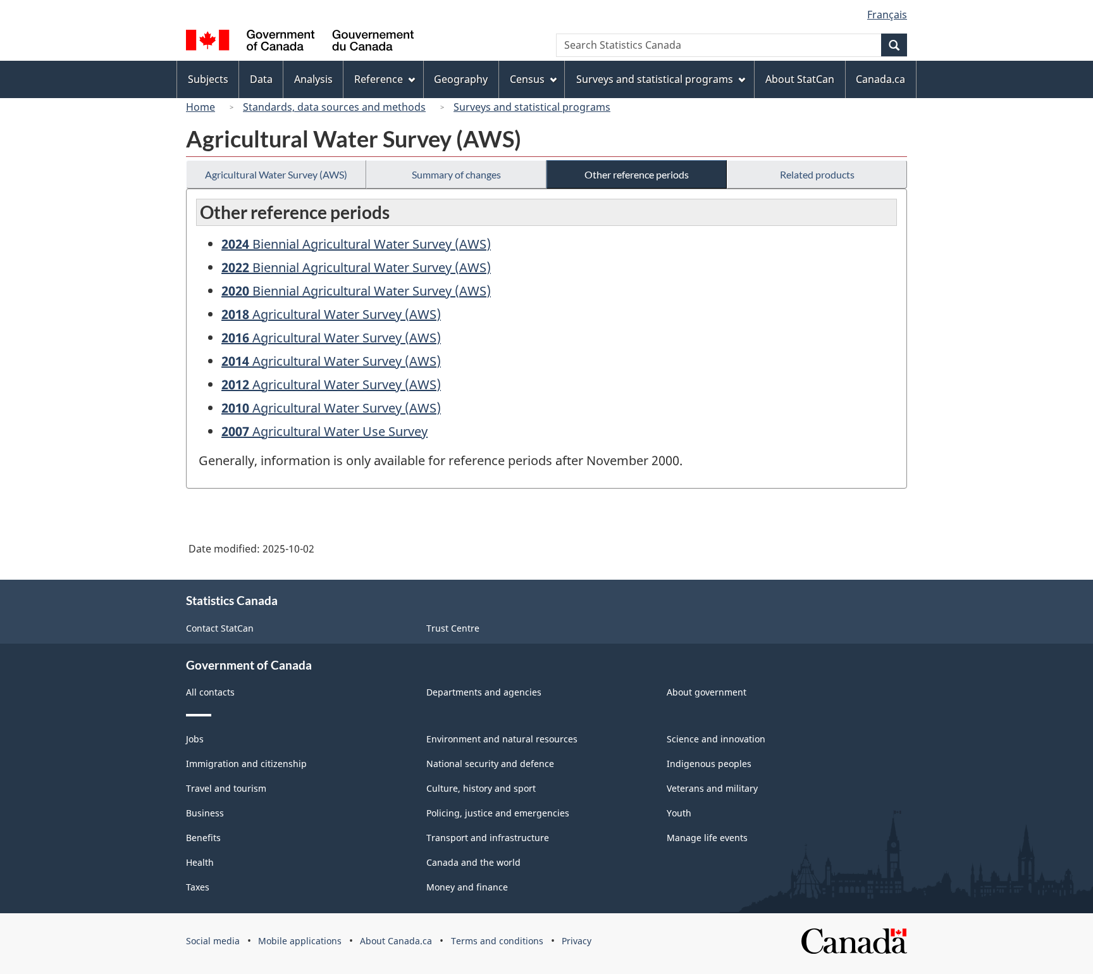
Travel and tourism (226, 788)
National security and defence (490, 764)
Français (887, 15)
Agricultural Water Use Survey (324, 431)
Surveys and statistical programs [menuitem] (654, 79)
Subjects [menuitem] (208, 79)
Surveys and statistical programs (532, 107)
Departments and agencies (483, 692)
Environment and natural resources (501, 739)
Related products (817, 174)
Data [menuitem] (261, 79)
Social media (213, 941)
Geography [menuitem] (461, 79)
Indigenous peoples (709, 764)
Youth (679, 813)
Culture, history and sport (481, 788)
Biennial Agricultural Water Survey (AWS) (356, 244)
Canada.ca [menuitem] (880, 79)
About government (706, 692)
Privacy (576, 941)
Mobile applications (300, 941)
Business (205, 813)
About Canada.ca (396, 941)
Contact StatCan (220, 628)
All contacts (210, 692)
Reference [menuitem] (378, 79)
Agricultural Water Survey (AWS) (276, 174)
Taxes (197, 887)
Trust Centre (452, 628)
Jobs (195, 739)
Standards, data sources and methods (334, 107)
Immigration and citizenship (246, 764)
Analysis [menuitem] (313, 79)
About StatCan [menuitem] (799, 79)
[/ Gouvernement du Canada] (300, 42)
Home (200, 107)
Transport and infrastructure (487, 838)
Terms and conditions (497, 941)
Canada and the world (473, 862)
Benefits (203, 838)
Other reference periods (636, 174)
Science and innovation (716, 739)
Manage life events (707, 838)
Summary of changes (456, 174)
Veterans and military (712, 788)
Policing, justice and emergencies (497, 813)
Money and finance (467, 887)
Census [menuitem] (527, 79)
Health (200, 862)
